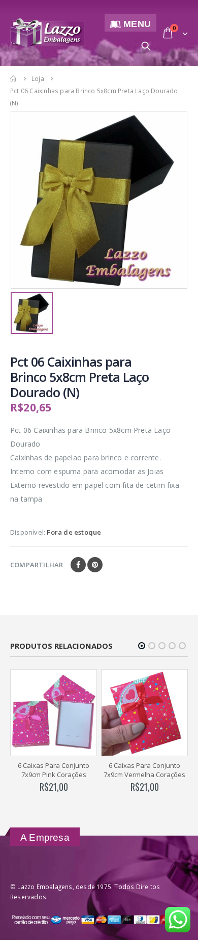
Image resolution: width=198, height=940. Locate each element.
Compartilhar (36, 564)
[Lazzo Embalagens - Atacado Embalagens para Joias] (47, 33)
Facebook (78, 564)
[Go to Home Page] (13, 78)
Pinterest (95, 564)
